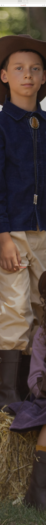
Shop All (23, 267)
